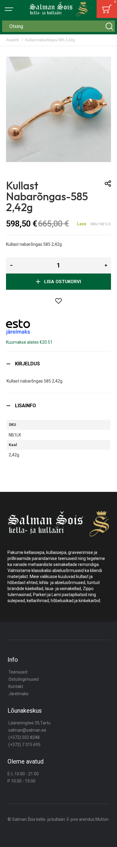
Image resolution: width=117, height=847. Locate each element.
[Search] (109, 26)
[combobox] (58, 26)
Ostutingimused (23, 679)
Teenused (17, 672)
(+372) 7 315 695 (24, 744)
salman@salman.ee (27, 730)
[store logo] (58, 9)
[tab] (58, 363)
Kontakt (15, 686)
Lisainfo (25, 405)
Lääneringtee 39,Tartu (29, 722)
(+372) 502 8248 (24, 737)
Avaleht (12, 40)
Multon (102, 819)
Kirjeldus (27, 364)
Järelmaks (18, 693)
